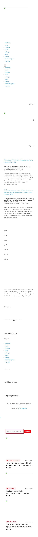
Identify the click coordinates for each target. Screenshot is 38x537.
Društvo (7, 47)
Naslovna (7, 43)
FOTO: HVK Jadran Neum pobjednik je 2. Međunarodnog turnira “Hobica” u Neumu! (19, 465)
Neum (8, 460)
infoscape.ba (23, 408)
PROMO (7, 61)
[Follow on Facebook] (25, 25)
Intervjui (26, 203)
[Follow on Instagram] (32, 25)
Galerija (7, 56)
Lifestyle (7, 52)
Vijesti (6, 45)
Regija (8, 522)
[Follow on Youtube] (29, 25)
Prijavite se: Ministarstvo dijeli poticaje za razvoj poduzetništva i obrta (17, 167)
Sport (6, 49)
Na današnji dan (9, 59)
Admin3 (7, 203)
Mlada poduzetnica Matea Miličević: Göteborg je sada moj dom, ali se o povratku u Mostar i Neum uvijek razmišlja (19, 200)
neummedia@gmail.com (13, 320)
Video (6, 54)
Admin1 (7, 169)
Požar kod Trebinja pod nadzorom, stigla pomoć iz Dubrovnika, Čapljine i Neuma (19, 526)
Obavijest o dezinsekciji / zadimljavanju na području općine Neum (17, 493)
